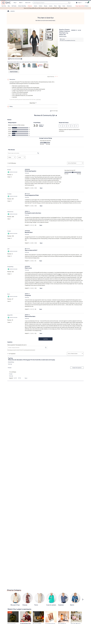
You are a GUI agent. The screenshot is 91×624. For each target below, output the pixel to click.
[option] (45, 8)
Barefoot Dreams (62, 36)
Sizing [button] (11, 106)
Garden (35, 5)
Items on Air (27, 2)
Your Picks (4, 5)
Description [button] (12, 79)
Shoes (55, 5)
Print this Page (54, 110)
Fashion (40, 5)
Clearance (30, 5)
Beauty (45, 5)
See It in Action (14, 71)
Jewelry (50, 5)
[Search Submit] (69, 2)
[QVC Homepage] (8, 11)
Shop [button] (15, 2)
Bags (60, 5)
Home (63, 5)
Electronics (69, 5)
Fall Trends (14, 5)
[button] (77, 2)
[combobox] (50, 2)
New (9, 5)
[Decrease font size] (57, 76)
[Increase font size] (55, 76)
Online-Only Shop (22, 5)
